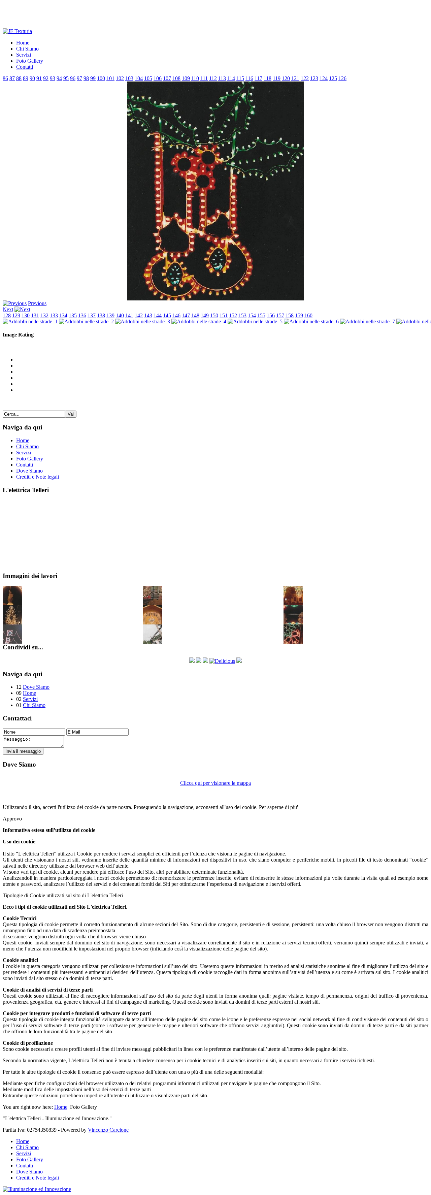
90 (32, 78)
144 (158, 315)
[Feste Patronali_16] (152, 622)
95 (66, 78)
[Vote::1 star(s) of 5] (222, 366)
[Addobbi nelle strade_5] (255, 321)
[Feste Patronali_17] (12, 603)
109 (186, 78)
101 (110, 78)
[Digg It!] (205, 661)
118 (267, 78)
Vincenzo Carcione (108, 1130)
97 (79, 78)
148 (195, 315)
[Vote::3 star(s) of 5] (222, 378)
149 (205, 315)
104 (139, 78)
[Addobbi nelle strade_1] (30, 321)
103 (129, 78)
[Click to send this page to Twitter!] (198, 661)
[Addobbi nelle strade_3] (142, 321)
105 (148, 78)
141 (129, 315)
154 (252, 315)
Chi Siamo (45, 526)
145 (167, 315)
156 (271, 315)
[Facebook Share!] (192, 661)
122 (305, 78)
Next (8, 309)
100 (101, 78)
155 (261, 315)
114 (231, 78)
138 (101, 315)
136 (82, 315)
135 (73, 315)
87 (12, 78)
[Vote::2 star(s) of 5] (222, 372)
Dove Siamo (36, 687)
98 (86, 78)
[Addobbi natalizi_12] (12, 622)
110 (195, 78)
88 (19, 78)
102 (120, 78)
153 (242, 315)
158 (290, 315)
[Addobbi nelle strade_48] (293, 642)
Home (41, 502)
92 (45, 78)
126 (342, 78)
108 (176, 78)
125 (333, 78)
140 (120, 315)
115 (240, 78)
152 (233, 315)
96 (72, 78)
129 (16, 315)
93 (52, 78)
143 (148, 315)
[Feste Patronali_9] (293, 603)
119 (276, 78)
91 (39, 78)
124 (324, 78)
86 (5, 78)
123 (314, 78)
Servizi (41, 550)
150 (214, 315)
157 (280, 315)
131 (35, 315)
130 (26, 315)
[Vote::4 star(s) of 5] (222, 384)
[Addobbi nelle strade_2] (86, 321)
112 (213, 78)
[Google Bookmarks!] (239, 661)
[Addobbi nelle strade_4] (198, 321)
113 (222, 78)
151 (224, 315)
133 (54, 315)
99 (93, 78)
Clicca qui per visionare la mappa (215, 783)
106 (158, 78)
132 (44, 315)
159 (299, 315)
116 (249, 78)
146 (176, 315)
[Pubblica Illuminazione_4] (152, 642)
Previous (37, 303)
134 (63, 315)
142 (139, 315)
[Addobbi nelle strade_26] (12, 642)
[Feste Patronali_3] (293, 622)
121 (295, 78)
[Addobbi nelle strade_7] (367, 321)
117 (258, 78)
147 (186, 315)
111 (204, 78)
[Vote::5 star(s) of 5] (222, 390)
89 (25, 78)
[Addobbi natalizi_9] (152, 603)
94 (59, 78)
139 (110, 315)
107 (167, 78)
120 (286, 78)
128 (7, 315)
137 (92, 315)
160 (308, 315)
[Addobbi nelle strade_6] (311, 321)
